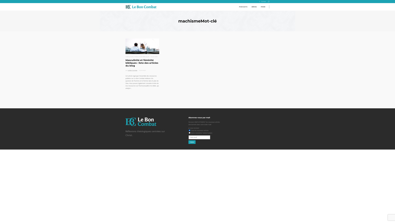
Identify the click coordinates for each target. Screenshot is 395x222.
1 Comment (142, 70)
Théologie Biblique (141, 56)
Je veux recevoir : (194, 128)
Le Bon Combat (132, 70)
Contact (263, 1)
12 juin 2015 (154, 56)
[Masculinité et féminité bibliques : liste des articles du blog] (142, 46)
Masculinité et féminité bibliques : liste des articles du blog (141, 63)
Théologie (129, 56)
